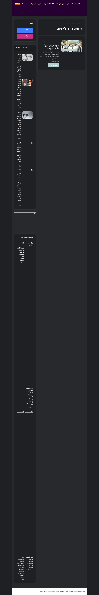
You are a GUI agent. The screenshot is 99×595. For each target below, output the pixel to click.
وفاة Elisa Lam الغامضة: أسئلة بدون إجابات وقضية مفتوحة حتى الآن (19, 92)
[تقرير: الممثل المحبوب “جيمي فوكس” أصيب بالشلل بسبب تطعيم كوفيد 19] (29, 314)
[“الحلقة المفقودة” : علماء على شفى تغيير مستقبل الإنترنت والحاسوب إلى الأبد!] (27, 172)
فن (60, 4)
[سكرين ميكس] (84, 8)
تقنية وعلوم (33, 4)
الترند (71, 4)
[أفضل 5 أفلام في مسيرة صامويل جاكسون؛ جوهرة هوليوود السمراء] (20, 244)
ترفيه (56, 4)
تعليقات (17, 47)
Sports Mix (50, 4)
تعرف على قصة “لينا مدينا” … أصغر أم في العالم (19, 63)
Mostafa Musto (54, 41)
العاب (19, 4)
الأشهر (32, 47)
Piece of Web (43, 591)
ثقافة (27, 4)
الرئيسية (77, 4)
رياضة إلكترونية (41, 4)
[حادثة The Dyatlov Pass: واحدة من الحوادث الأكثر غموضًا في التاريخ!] (27, 115)
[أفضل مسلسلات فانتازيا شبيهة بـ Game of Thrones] (27, 145)
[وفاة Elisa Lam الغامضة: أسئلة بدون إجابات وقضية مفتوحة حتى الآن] (27, 82)
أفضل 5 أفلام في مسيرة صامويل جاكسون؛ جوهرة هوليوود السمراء (20, 254)
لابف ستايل (65, 4)
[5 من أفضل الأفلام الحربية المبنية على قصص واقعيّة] (29, 483)
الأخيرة (25, 47)
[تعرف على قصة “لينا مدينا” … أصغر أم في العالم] (27, 57)
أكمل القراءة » (53, 65)
